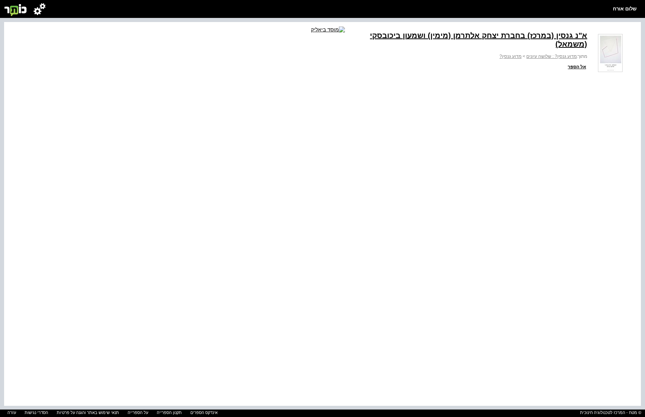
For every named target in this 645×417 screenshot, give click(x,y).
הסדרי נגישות (36, 412)
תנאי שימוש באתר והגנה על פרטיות (88, 412)
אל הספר (577, 66)
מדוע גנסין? (510, 56)
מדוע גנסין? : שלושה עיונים (551, 56)
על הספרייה (138, 412)
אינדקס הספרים (204, 412)
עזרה (11, 412)
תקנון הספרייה (169, 412)
